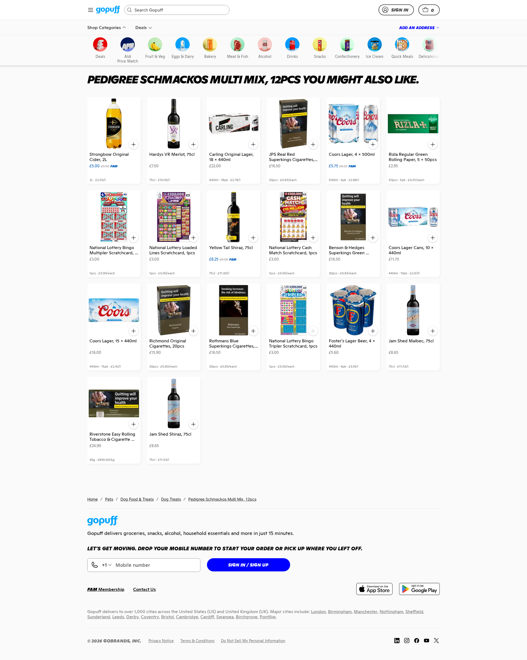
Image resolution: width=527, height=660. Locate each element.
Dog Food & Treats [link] (137, 499)
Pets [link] (109, 499)
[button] (429, 9)
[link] (108, 10)
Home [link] (92, 499)
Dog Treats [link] (171, 499)
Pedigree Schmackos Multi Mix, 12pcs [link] (222, 499)
